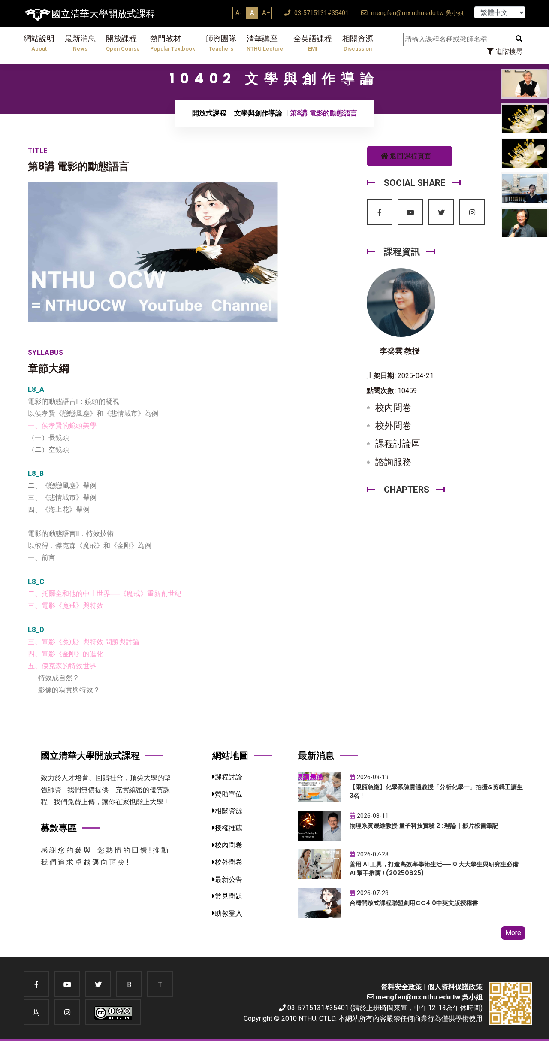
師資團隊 (220, 43)
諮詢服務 (393, 462)
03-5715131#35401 (321, 13)
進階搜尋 (508, 52)
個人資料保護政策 (455, 987)
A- (238, 12)
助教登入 (228, 913)
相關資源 (357, 43)
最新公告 (228, 879)
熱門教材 (172, 43)
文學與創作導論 (258, 113)
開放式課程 (209, 113)
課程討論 (228, 777)
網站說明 (39, 43)
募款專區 (59, 828)
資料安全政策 (401, 987)
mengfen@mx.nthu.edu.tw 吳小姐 (416, 13)
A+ (266, 12)
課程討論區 (397, 444)
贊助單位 (228, 794)
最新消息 (80, 43)
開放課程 (123, 43)
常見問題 (228, 896)
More (513, 933)
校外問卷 (393, 426)
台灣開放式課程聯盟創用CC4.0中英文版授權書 (414, 903)
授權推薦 (228, 828)
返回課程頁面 (409, 156)
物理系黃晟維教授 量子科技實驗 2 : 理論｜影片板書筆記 (424, 825)
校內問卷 (393, 407)
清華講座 (265, 43)
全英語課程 (312, 43)
